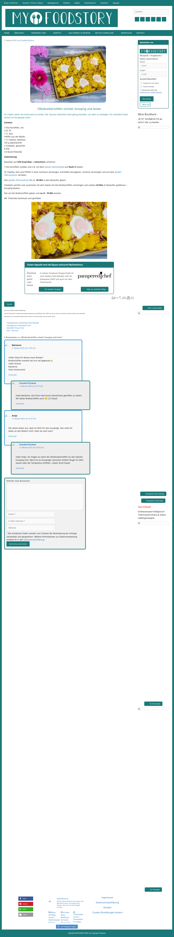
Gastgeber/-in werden (79, 33)
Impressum (126, 33)
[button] (25, 899)
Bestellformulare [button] (104, 33)
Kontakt (140, 33)
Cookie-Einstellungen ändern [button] (107, 912)
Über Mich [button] (19, 33)
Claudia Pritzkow (27, 40)
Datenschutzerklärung (33, 539)
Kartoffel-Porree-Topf (15, 328)
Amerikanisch (90, 3)
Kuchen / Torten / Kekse (33, 3)
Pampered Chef (25, 323)
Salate (77, 3)
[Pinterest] (148, 19)
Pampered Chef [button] (38, 33)
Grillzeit (66, 3)
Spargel (116, 3)
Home (6, 33)
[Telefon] (164, 19)
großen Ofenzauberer (19, 180)
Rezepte (35, 323)
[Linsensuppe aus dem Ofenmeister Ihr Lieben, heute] (79, 917)
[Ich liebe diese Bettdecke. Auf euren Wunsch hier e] (66, 917)
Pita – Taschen (12, 331)
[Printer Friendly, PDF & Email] (122, 298)
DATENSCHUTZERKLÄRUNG (151, 93)
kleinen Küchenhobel (54, 167)
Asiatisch (104, 3)
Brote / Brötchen (11, 3)
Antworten (12, 375)
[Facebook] (137, 19)
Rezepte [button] (57, 33)
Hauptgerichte (12, 323)
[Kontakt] (158, 19)
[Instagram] (142, 19)
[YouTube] (153, 19)
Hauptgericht (53, 3)
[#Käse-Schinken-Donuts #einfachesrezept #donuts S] (54, 917)
